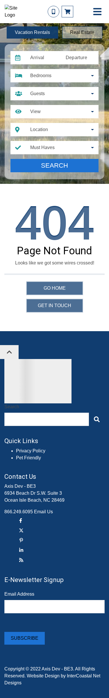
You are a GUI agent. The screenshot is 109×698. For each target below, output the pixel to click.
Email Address (19, 594)
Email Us (43, 511)
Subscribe (24, 638)
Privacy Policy (30, 450)
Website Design (43, 675)
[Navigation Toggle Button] (97, 12)
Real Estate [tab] (82, 32)
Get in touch (54, 305)
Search (54, 165)
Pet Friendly (28, 457)
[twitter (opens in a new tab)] (21, 530)
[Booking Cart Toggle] (67, 11)
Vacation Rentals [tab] (32, 32)
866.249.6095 (18, 511)
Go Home (55, 288)
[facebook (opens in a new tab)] (21, 520)
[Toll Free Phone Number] (53, 11)
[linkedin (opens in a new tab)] (21, 550)
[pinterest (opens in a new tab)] (21, 540)
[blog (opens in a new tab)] (21, 560)
